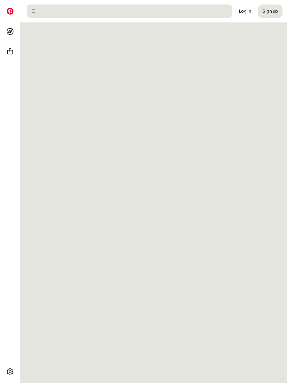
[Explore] (10, 31)
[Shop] (10, 51)
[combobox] (131, 11)
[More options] (10, 372)
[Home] (10, 11)
